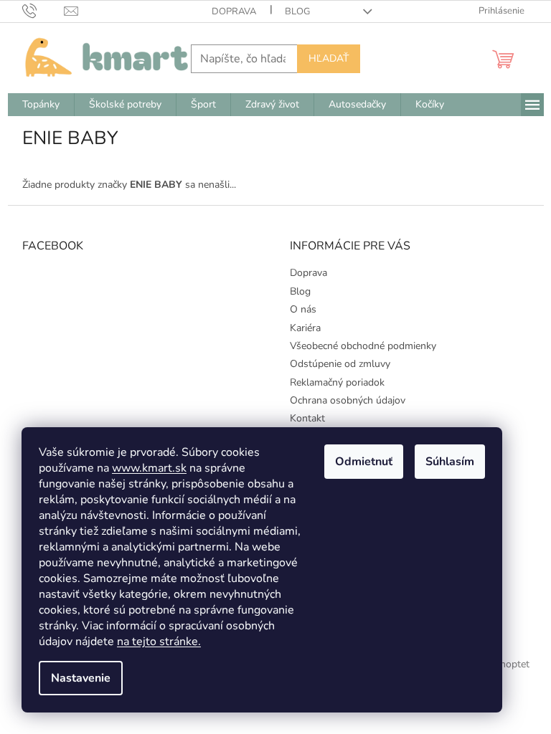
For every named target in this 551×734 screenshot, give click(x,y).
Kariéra (305, 328)
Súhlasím (449, 462)
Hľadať (329, 58)
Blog (297, 11)
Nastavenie (80, 678)
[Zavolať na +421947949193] (43, 10)
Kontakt (307, 418)
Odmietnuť (363, 462)
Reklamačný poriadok (337, 382)
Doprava (234, 11)
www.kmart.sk (149, 468)
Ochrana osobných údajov (347, 400)
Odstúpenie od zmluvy (340, 364)
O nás (303, 309)
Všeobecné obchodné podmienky (363, 346)
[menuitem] (41, 104)
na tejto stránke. (159, 641)
